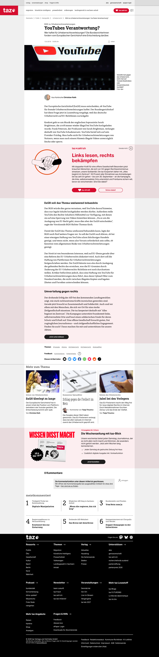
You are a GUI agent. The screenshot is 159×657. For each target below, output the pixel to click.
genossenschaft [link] (115, 3)
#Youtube (56, 347)
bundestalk (30, 588)
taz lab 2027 (86, 602)
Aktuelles (85, 550)
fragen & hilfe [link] (54, 3)
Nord (28, 571)
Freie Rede (30, 602)
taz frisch (57, 592)
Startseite (29, 18)
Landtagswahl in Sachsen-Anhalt (64, 566)
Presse (84, 564)
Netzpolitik (45, 18)
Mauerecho (30, 599)
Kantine (29, 623)
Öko (27, 553)
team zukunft (59, 588)
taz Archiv (113, 599)
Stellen (84, 560)
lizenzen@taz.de (41, 643)
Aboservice (58, 623)
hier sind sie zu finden (69, 486)
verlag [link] (28, 3)
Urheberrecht (57, 18)
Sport (28, 564)
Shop (28, 627)
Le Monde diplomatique (118, 596)
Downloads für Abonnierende (65, 630)
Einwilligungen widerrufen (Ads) (93, 646)
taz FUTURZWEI (115, 592)
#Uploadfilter (97, 347)
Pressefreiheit (59, 557)
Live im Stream (87, 595)
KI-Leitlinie (127, 640)
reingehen (30, 606)
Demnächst (85, 588)
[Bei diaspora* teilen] (89, 359)
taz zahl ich (113, 557)
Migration (57, 550)
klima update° (31, 595)
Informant (85, 643)
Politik (37, 18)
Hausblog (85, 553)
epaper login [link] (127, 3)
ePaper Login (59, 626)
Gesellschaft (31, 557)
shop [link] (46, 3)
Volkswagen (58, 560)
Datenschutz (95, 643)
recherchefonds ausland (118, 560)
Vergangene (86, 599)
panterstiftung (114, 564)
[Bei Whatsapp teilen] (84, 359)
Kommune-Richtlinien (114, 640)
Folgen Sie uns (113, 537)
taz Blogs (112, 589)
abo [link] (107, 3)
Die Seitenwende (88, 557)
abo (110, 550)
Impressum (105, 643)
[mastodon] (121, 538)
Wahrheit (29, 574)
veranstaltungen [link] (37, 3)
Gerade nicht (123, 148)
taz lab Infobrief (60, 599)
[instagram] (131, 538)
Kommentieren (59, 354)
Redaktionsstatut (97, 640)
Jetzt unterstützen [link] (56, 337)
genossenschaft (115, 553)
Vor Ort (84, 592)
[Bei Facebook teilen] (79, 359)
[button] (132, 10)
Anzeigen (29, 630)
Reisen (28, 620)
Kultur (28, 560)
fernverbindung (32, 592)
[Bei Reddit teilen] (94, 359)
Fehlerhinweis (71, 354)
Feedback (58, 619)
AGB (113, 643)
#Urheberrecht (74, 347)
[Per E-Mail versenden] (64, 359)
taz (32, 537)
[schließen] (131, 148)
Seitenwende (120, 643)
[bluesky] (126, 538)
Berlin (28, 567)
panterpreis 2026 (116, 567)
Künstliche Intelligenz (62, 553)
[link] (30, 10)
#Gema (64, 347)
